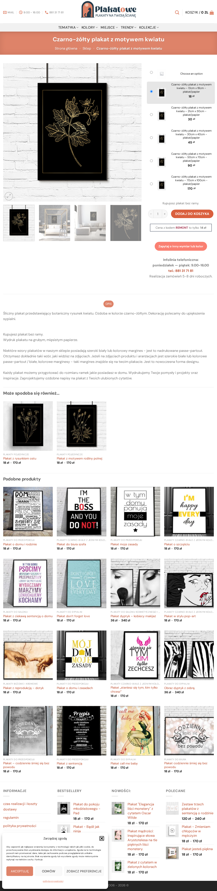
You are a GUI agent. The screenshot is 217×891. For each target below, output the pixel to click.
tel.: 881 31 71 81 (180, 271)
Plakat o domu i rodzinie (20, 544)
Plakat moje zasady (124, 544)
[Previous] (11, 132)
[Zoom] (9, 196)
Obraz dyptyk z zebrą (179, 688)
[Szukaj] (177, 12)
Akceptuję (20, 871)
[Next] (133, 132)
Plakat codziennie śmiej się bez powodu (185, 765)
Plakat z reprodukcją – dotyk (23, 688)
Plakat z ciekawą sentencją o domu (28, 616)
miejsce (108, 27)
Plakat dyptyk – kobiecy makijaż (133, 616)
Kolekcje (147, 27)
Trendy (127, 27)
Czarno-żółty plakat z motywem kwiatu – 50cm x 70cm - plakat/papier (191, 157)
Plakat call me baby (124, 764)
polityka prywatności (53, 881)
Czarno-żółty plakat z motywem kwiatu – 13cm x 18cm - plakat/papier (191, 88)
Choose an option (191, 73)
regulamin (11, 817)
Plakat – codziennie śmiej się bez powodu (26, 765)
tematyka (67, 27)
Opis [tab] (108, 304)
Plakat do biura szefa (71, 544)
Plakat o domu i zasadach (75, 688)
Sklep (87, 48)
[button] (102, 838)
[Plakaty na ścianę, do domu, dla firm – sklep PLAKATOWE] (108, 11)
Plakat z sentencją (69, 764)
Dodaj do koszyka (192, 214)
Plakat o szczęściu (177, 544)
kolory (88, 27)
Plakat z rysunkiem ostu (19, 459)
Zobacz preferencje (84, 871)
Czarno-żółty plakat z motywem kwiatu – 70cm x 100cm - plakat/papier (191, 180)
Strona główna (66, 48)
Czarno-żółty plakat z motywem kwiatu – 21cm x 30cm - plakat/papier (191, 111)
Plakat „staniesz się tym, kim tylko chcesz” (134, 690)
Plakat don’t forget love (73, 616)
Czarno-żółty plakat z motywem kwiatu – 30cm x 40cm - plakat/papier (191, 134)
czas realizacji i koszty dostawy (20, 807)
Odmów (49, 871)
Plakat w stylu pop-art (180, 616)
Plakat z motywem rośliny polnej (79, 459)
